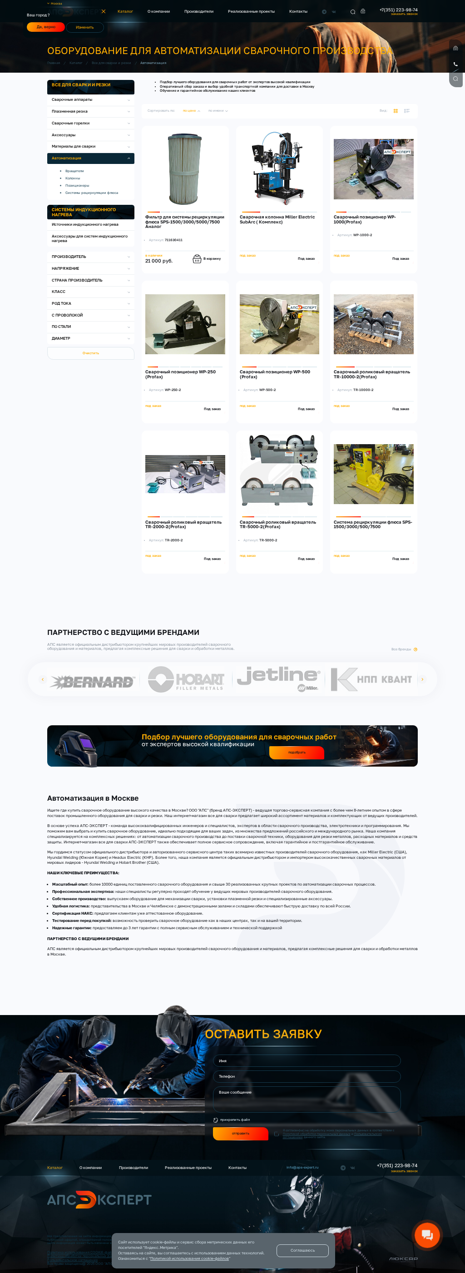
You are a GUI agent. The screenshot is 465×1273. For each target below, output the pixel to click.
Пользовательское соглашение (72, 1260)
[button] (42, 679)
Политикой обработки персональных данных (317, 1133)
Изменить (85, 27)
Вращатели (74, 171)
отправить (240, 1133)
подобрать (297, 752)
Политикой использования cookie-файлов (189, 1258)
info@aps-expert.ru (303, 1167)
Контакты (298, 11)
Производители (198, 11)
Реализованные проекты (251, 11)
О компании (159, 11)
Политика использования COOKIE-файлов (82, 1252)
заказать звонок (404, 13)
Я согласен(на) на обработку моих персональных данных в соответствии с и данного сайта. (338, 1134)
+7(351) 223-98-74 (399, 10)
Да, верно (46, 27)
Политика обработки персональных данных (83, 1256)
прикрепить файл (235, 1120)
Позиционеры (77, 185)
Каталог (125, 11)
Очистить (91, 353)
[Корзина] (363, 11)
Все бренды (401, 649)
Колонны (72, 178)
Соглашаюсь (303, 1250)
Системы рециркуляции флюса (91, 193)
